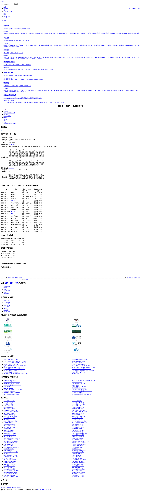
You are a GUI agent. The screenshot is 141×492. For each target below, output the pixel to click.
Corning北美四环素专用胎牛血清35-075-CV (15, 362)
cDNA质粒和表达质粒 (9, 113)
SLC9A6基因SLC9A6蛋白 (133, 277)
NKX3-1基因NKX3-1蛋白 (78, 404)
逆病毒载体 (108, 45)
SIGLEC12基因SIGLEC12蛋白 (79, 411)
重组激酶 (11, 79)
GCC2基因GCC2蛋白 (9, 419)
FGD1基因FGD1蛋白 (9, 402)
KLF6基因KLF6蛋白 (9, 449)
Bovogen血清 (46, 57)
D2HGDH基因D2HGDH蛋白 (11, 476)
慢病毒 (5, 117)
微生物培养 (6, 67)
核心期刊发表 (13, 102)
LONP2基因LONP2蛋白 (78, 435)
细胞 (17, 86)
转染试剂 (21, 53)
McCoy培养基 (129, 57)
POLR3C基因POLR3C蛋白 (79, 450)
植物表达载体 (122, 45)
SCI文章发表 (7, 102)
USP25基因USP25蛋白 (9, 462)
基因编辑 (23, 86)
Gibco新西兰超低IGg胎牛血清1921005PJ (14, 367)
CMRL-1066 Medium (77, 382)
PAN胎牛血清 (55, 33)
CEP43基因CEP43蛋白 (9, 408)
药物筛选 (6, 91)
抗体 (12, 75)
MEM (107, 57)
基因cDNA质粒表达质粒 (34, 45)
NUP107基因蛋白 (8, 450)
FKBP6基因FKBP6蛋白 (78, 432)
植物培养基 (14, 65)
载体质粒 (6, 40)
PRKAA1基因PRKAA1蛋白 (15, 277)
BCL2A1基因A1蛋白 (9, 467)
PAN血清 (30, 57)
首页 (5, 7)
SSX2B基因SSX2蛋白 (77, 438)
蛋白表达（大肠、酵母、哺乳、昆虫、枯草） (30, 90)
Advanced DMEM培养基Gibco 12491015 (82, 391)
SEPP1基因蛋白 (8, 428)
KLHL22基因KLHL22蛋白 (10, 416)
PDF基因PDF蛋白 (8, 458)
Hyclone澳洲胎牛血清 (74, 33)
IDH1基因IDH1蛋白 (77, 467)
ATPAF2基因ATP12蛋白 (10, 432)
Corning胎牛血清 (33, 33)
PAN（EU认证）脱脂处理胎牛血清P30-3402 (15, 361)
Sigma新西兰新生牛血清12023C (80, 359)
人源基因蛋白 (7, 286)
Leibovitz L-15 (116, 57)
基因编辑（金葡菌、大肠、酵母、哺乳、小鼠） (54, 90)
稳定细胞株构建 (111, 90)
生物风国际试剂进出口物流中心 (22, 28)
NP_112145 (11, 168)
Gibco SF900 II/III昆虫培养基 (20, 58)
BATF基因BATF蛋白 (9, 405)
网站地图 (14, 487)
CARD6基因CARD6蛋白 (78, 469)
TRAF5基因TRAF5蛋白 (10, 427)
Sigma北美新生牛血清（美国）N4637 (81, 366)
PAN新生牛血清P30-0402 (78, 364)
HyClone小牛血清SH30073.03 (11, 372)
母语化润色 (21, 102)
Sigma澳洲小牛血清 (85, 33)
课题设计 (26, 98)
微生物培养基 (7, 65)
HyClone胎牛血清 (15, 33)
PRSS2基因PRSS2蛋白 (77, 464)
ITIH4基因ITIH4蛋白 (77, 447)
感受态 (27, 40)
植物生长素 (44, 69)
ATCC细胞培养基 (114, 33)
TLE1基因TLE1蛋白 (77, 428)
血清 (11, 53)
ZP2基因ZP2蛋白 (76, 449)
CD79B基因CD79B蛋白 (78, 461)
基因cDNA (19, 40)
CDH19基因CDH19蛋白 (10, 435)
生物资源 (6, 38)
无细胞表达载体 (8, 46)
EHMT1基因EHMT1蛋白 (78, 476)
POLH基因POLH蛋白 (77, 473)
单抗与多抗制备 (13, 91)
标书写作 (46, 102)
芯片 (24, 91)
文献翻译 (21, 98)
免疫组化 (127, 90)
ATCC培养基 (26, 69)
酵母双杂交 (132, 90)
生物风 (2, 1)
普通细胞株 (20, 45)
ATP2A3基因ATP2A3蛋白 (78, 472)
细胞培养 (6, 50)
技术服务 (6, 83)
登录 (5, 20)
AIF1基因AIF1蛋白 (8, 407)
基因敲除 (6, 114)
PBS (5, 58)
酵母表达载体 (82, 45)
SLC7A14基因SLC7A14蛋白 (79, 421)
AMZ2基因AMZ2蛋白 (77, 425)
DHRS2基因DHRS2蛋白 (78, 430)
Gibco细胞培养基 (105, 33)
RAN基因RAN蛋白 (77, 470)
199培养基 (123, 57)
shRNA (117, 90)
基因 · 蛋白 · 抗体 (11, 283)
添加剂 (29, 65)
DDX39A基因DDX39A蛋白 (79, 410)
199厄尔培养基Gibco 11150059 (79, 389)
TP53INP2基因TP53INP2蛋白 (11, 441)
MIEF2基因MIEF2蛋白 (77, 418)
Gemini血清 (39, 57)
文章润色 (16, 98)
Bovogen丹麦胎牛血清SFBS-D (11, 364)
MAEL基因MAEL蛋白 (77, 445)
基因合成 (6, 90)
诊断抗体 (29, 75)
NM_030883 (12, 144)
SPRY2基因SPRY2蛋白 (78, 436)
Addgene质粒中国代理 (47, 45)
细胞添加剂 (15, 53)
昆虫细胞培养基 (78, 57)
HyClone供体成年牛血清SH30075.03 (13, 370)
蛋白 (5, 120)
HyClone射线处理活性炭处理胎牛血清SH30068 (16, 373)
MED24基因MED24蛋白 (10, 415)
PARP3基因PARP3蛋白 (78, 407)
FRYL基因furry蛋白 (9, 445)
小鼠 (20, 86)
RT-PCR (74, 90)
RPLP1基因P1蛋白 (8, 436)
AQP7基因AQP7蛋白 (77, 424)
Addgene (24, 40)
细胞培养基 (6, 53)
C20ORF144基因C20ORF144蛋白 (80, 441)
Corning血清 (24, 57)
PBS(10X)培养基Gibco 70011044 (12, 382)
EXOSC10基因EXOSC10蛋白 (11, 439)
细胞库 (14, 40)
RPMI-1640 (97, 57)
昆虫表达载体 (89, 45)
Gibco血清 (6, 57)
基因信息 (6, 111)
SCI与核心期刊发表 (9, 98)
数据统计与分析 (38, 98)
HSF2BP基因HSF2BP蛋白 (78, 427)
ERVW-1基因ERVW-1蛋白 (10, 455)
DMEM (92, 57)
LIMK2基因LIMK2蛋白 (78, 452)
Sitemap (18, 487)
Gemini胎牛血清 (48, 33)
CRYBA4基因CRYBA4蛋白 (79, 459)
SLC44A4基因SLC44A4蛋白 (11, 411)
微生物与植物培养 (9, 62)
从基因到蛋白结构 (8, 86)
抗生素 (25, 65)
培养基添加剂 (37, 69)
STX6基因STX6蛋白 (9, 430)
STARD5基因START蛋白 (78, 416)
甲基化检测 (20, 91)
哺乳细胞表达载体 (73, 45)
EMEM (111, 57)
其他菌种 (26, 45)
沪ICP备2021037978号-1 (43, 489)
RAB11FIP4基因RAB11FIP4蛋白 (80, 422)
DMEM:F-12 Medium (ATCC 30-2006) (13, 389)
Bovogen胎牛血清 (63, 33)
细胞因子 (20, 75)
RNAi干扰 (121, 90)
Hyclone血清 (12, 57)
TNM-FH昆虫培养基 (77, 392)
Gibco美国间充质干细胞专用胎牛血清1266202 (83, 370)
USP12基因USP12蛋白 (9, 401)
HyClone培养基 (60, 57)
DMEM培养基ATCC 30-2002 (79, 383)
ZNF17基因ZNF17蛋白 (9, 418)
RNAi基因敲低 (7, 116)
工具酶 (15, 75)
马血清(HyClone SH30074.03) (79, 361)
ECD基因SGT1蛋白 (77, 405)
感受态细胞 (56, 45)
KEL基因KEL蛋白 (76, 455)
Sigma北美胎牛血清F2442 (78, 372)
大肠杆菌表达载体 (64, 45)
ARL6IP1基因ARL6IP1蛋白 (10, 421)
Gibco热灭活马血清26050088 (11, 359)
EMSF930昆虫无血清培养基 (35, 58)
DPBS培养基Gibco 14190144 (79, 388)
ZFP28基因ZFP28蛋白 (77, 453)
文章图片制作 (52, 102)
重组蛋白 (6, 75)
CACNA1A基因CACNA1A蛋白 (12, 438)
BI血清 (34, 57)
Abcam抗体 (20, 79)
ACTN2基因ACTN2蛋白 (78, 475)
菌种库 (10, 40)
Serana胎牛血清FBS (77, 362)
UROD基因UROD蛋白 (9, 424)
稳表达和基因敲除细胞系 (10, 123)
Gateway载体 (115, 45)
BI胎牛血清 (40, 33)
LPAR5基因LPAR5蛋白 (9, 466)
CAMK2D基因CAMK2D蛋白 (11, 456)
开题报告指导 (34, 102)
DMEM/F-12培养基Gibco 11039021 (12, 385)
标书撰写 (31, 98)
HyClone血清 (7, 302)
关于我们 (3, 487)
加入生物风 (8, 487)
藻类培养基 (20, 65)
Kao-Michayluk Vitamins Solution (11, 394)
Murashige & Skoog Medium (79, 386)
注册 (2, 20)
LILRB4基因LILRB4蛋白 (10, 433)
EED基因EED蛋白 (76, 456)
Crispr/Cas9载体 (130, 45)
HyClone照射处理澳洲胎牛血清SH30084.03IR (15, 366)
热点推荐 (6, 26)
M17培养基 (50, 69)
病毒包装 (28, 86)
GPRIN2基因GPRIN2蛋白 (78, 462)
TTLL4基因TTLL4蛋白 (78, 402)
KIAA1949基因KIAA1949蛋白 (11, 470)
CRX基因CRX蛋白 (77, 419)
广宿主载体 (137, 45)
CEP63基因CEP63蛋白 (9, 413)
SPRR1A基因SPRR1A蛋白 (10, 442)
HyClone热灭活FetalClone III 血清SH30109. (14, 369)
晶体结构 (69, 90)
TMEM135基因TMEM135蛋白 (79, 433)
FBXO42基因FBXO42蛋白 (10, 472)
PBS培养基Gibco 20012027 (10, 380)
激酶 (10, 75)
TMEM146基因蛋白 (77, 401)
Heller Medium (75, 385)
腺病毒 (5, 119)
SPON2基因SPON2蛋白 (78, 466)
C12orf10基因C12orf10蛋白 (79, 444)
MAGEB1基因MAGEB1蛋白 (11, 452)
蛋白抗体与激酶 (8, 72)
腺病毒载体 (96, 45)
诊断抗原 (25, 75)
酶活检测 (138, 90)
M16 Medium (7, 386)
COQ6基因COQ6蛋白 (77, 458)
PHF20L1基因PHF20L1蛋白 (11, 473)
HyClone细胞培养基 (95, 33)
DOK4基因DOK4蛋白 (9, 464)
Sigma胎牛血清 (24, 33)
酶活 (14, 86)
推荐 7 (27, 279)
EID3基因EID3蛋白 (8, 453)
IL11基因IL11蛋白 (8, 422)
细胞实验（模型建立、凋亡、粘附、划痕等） (94, 90)
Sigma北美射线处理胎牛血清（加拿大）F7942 (84, 367)
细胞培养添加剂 (86, 57)
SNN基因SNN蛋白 (77, 415)
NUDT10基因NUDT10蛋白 (10, 461)
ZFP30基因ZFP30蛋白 (77, 408)
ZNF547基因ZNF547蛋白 (10, 459)
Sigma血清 (18, 57)
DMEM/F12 (103, 57)
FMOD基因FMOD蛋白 (9, 469)
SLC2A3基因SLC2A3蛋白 (78, 413)
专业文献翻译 (27, 102)
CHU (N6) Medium (8, 388)
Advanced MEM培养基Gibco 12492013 (81, 394)
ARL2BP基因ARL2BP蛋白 (79, 442)
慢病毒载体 (102, 45)
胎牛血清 (6, 28)
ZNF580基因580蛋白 (77, 439)
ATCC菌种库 (7, 45)
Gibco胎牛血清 (7, 33)
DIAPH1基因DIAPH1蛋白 (10, 410)
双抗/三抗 (136, 57)
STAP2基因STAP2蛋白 (9, 425)
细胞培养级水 (9, 58)
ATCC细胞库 (13, 45)
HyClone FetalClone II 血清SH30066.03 (81, 369)
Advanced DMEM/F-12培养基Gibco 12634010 (83, 380)
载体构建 (11, 90)
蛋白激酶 (11, 28)
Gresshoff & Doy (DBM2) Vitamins (12, 392)
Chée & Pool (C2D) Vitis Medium (11, 383)
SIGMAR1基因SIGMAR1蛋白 (11, 447)
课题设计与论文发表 (10, 95)
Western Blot (80, 90)
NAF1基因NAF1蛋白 (9, 444)
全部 (5, 109)
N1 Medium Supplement (9, 391)
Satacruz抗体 (26, 79)
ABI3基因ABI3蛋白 (9, 404)
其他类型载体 (15, 46)
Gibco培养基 (52, 57)
